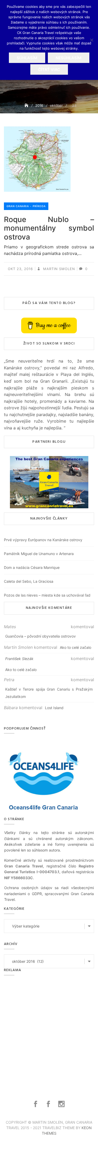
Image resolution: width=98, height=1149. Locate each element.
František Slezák (19, 658)
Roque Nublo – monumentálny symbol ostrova (49, 228)
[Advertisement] (49, 1032)
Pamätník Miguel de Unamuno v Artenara (39, 553)
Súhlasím (27, 57)
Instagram (62, 1104)
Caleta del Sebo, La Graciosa (28, 581)
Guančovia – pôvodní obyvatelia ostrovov (40, 636)
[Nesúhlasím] (91, 40)
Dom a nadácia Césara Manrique (32, 567)
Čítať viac (49, 69)
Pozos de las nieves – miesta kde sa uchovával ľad (47, 595)
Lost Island (54, 707)
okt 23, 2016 (20, 269)
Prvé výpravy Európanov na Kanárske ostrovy (43, 540)
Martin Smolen (58, 269)
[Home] (27, 105)
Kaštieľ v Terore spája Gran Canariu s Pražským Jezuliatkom (49, 693)
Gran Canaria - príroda (26, 206)
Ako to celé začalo (75, 647)
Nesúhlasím (69, 57)
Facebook (36, 1104)
